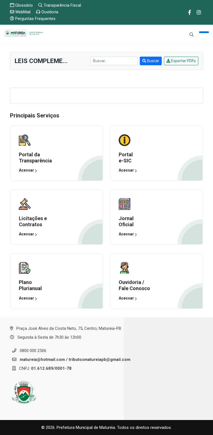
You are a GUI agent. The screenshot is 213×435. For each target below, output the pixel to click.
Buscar (152, 61)
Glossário (23, 5)
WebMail (22, 11)
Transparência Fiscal (61, 5)
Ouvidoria (49, 11)
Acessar (27, 170)
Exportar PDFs (183, 61)
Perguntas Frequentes (34, 18)
